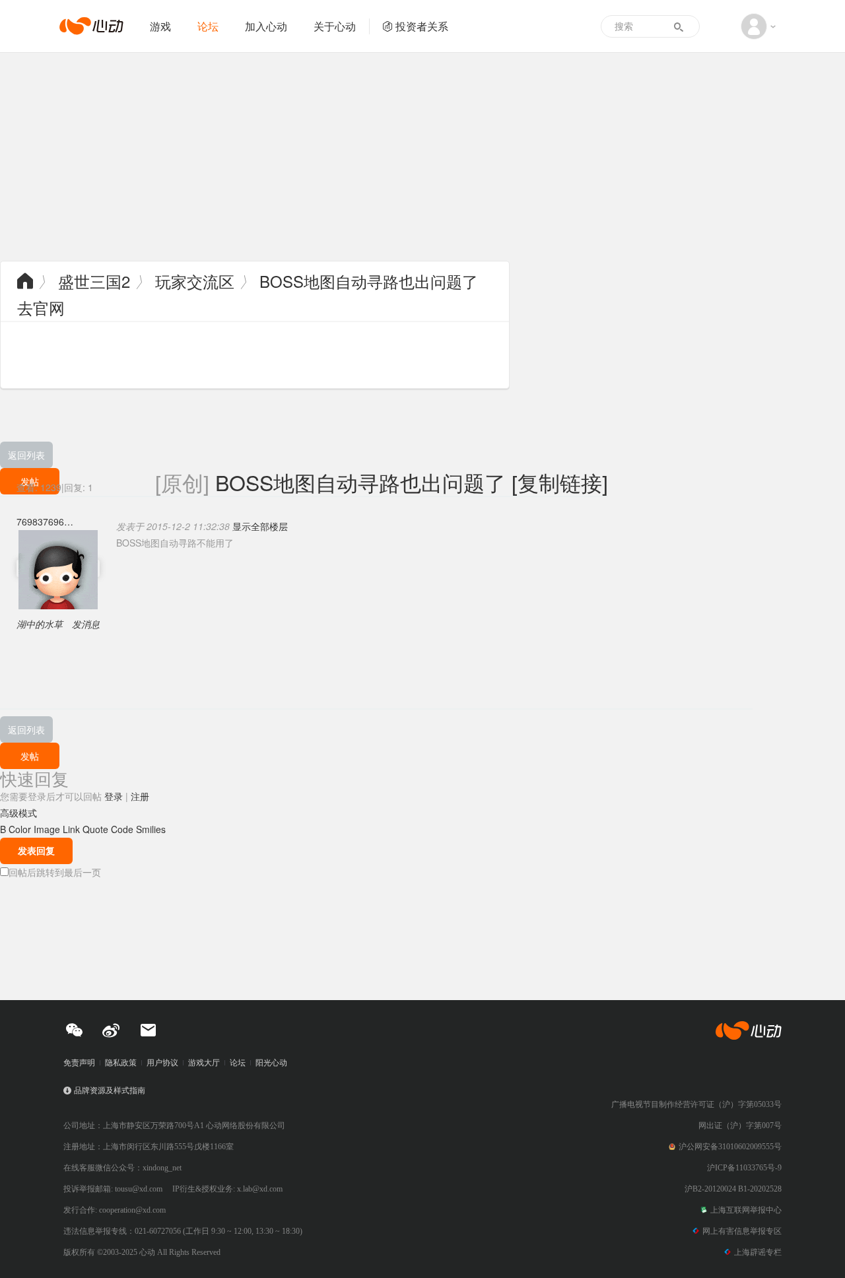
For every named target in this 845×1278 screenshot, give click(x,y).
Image (47, 829)
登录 (113, 796)
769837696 (40, 521)
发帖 (29, 755)
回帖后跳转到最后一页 (55, 872)
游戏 (160, 26)
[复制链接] (560, 482)
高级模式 (18, 812)
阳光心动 (271, 1062)
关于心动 (335, 26)
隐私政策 (121, 1062)
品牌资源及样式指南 (109, 1090)
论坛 (208, 26)
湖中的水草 (40, 623)
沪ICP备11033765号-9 (744, 1167)
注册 (140, 796)
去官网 (41, 307)
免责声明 (79, 1062)
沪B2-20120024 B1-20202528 (733, 1189)
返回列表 (26, 454)
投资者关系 (421, 26)
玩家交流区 (194, 280)
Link (71, 829)
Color (20, 829)
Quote (95, 829)
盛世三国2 (94, 280)
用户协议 (162, 1062)
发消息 (86, 623)
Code (122, 829)
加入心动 (266, 26)
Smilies (151, 829)
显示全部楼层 (260, 526)
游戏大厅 (204, 1062)
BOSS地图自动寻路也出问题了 (368, 280)
